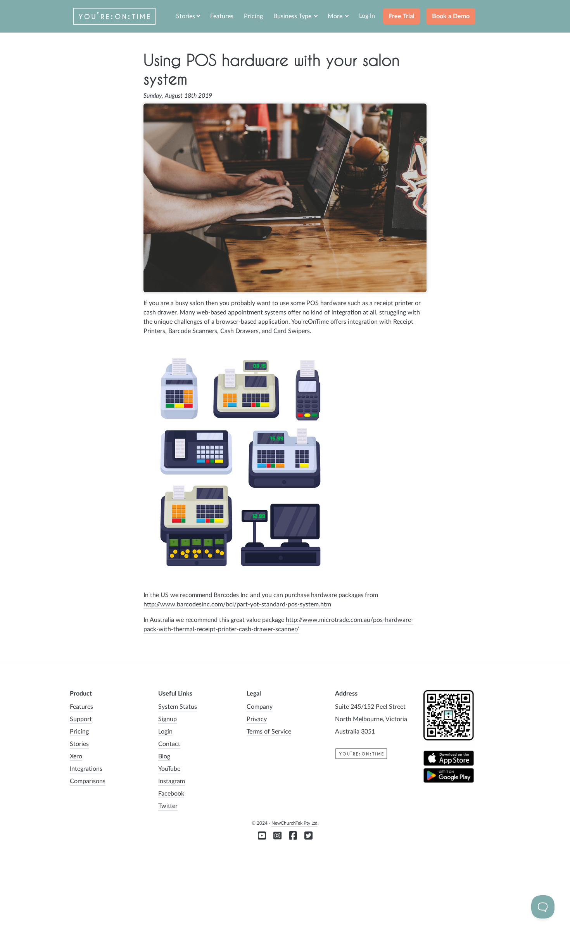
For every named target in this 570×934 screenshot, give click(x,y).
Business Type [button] (293, 16)
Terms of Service (269, 732)
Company (260, 707)
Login (165, 732)
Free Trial (402, 16)
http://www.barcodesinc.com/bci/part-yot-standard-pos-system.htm (237, 604)
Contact (169, 744)
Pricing (253, 16)
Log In (367, 16)
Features (221, 16)
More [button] (336, 16)
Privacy (257, 719)
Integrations (86, 769)
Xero (76, 756)
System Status (177, 707)
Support (81, 719)
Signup (167, 719)
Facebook (171, 794)
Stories (79, 744)
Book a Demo (451, 16)
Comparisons (87, 781)
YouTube (169, 769)
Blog (164, 756)
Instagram (171, 781)
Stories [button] (185, 16)
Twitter (168, 806)
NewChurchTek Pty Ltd (294, 823)
